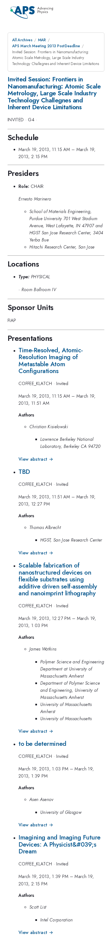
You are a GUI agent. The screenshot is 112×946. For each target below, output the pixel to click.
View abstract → (35, 459)
